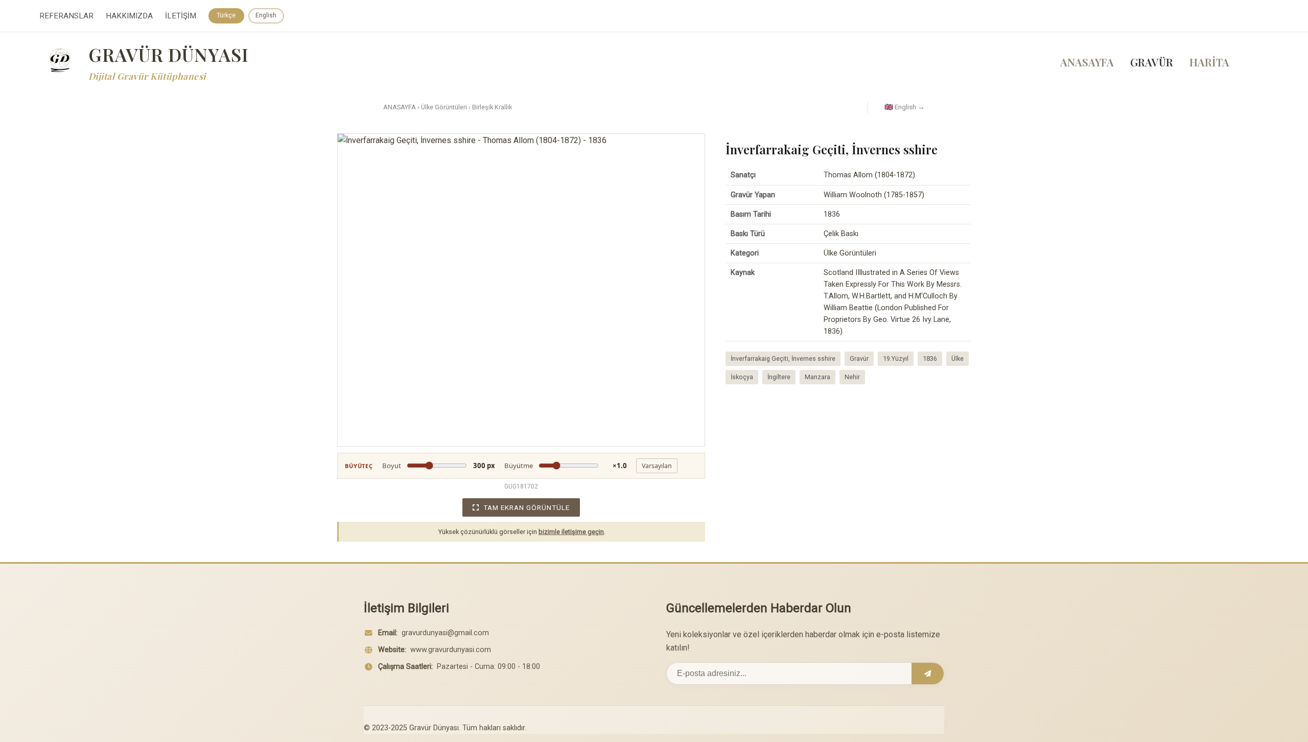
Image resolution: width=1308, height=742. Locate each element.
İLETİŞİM (180, 15)
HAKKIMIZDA (129, 15)
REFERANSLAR (66, 15)
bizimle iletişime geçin (571, 532)
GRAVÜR (1151, 62)
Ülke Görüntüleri (444, 107)
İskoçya (742, 377)
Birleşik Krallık (492, 107)
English (265, 15)
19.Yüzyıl (895, 358)
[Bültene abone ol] (928, 673)
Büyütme (565, 465)
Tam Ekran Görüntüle (526, 507)
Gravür (859, 358)
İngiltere (778, 377)
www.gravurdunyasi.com (450, 649)
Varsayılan (657, 465)
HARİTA (1209, 62)
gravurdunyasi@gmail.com (445, 633)
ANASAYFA (1087, 62)
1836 (930, 358)
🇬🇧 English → (904, 107)
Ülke (957, 358)
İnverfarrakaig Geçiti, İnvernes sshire (783, 358)
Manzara (817, 377)
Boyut (438, 465)
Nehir (852, 377)
